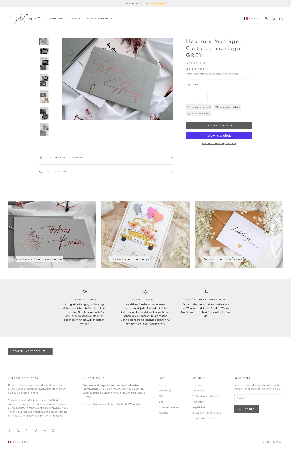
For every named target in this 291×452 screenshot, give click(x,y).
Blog (161, 401)
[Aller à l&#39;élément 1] (44, 41)
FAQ (161, 396)
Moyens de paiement (205, 418)
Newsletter (165, 390)
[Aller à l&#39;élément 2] (44, 51)
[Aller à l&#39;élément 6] (44, 113)
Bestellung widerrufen (30, 351)
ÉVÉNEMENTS (56, 18)
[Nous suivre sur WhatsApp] (53, 430)
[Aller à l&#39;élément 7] (44, 130)
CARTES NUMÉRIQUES (100, 18)
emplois (163, 413)
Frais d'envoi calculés (213, 73)
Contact (164, 385)
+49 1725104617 (118, 404)
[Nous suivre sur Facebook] (9, 430)
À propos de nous (169, 407)
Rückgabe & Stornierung (206, 413)
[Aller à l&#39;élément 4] (44, 80)
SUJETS (76, 18)
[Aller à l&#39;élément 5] (44, 97)
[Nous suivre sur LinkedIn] (44, 430)
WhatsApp (135, 404)
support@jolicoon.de (95, 404)
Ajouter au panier (219, 125)
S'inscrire (246, 409)
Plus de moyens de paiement (219, 143)
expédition (198, 407)
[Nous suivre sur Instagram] (18, 430)
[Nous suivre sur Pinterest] (27, 430)
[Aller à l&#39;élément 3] (44, 64)
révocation (198, 401)
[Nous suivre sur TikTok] (36, 430)
